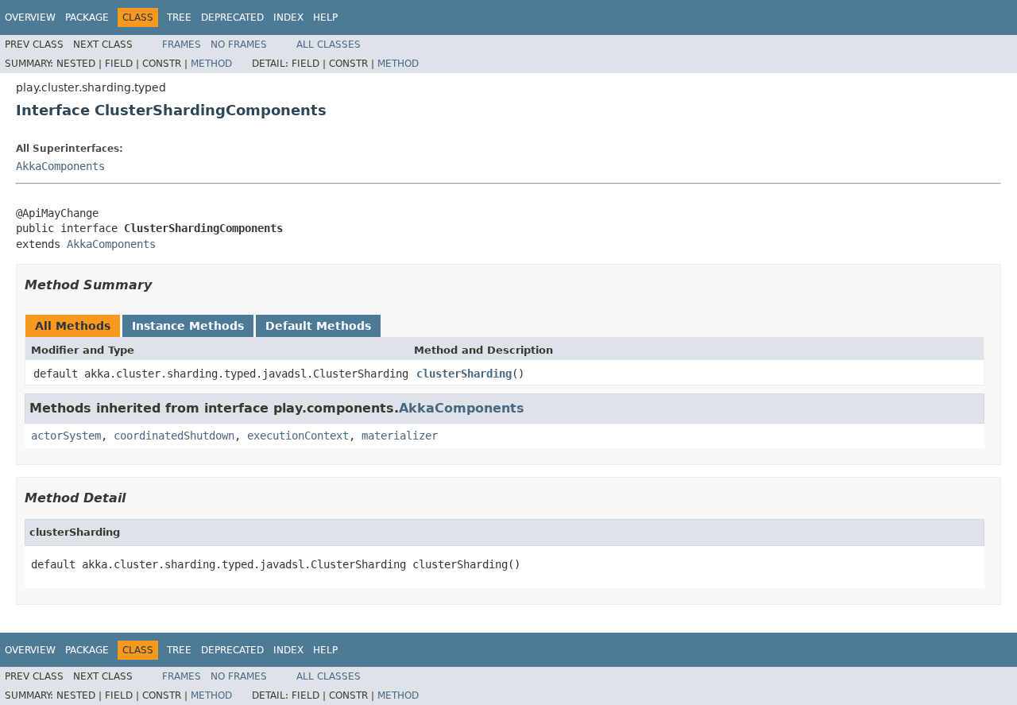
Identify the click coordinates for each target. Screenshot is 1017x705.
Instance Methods (188, 326)
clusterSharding (464, 373)
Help (325, 17)
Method (211, 63)
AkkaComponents (60, 166)
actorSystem (66, 435)
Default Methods (318, 326)
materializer (400, 435)
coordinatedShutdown (174, 435)
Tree (179, 17)
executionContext (298, 435)
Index (288, 17)
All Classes (328, 44)
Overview (30, 17)
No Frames (239, 44)
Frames (181, 44)
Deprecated (232, 17)
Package (87, 17)
